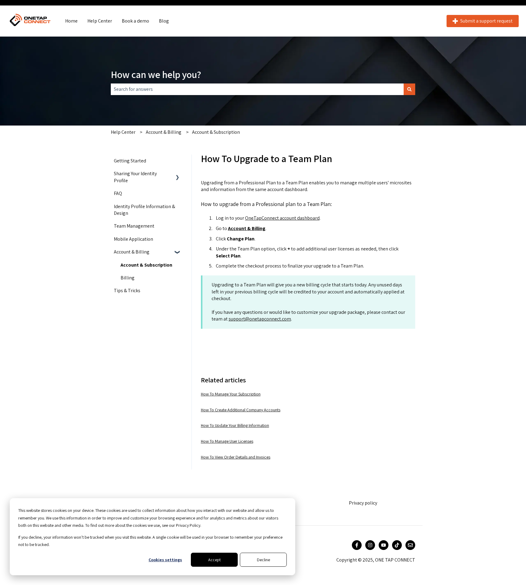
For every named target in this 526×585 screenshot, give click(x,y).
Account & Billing (163, 132)
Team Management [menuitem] (134, 226)
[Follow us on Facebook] (357, 545)
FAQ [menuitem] (118, 193)
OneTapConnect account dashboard (282, 218)
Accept (214, 559)
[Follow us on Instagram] (370, 545)
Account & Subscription (216, 132)
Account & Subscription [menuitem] (146, 265)
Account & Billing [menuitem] (131, 252)
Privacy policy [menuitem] (363, 503)
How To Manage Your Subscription (231, 394)
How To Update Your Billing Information (235, 425)
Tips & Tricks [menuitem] (127, 290)
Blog (164, 21)
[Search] (409, 89)
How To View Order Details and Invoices (235, 457)
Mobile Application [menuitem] (133, 239)
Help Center (99, 21)
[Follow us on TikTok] (397, 545)
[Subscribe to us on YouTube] (383, 545)
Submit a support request (486, 21)
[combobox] (257, 89)
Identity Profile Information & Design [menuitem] (144, 209)
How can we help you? (156, 74)
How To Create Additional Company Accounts (240, 410)
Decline (263, 559)
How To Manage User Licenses (227, 441)
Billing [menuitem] (128, 278)
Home (71, 21)
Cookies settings (165, 559)
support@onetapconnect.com (260, 319)
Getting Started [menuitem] (130, 161)
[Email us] (410, 545)
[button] (177, 174)
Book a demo (135, 21)
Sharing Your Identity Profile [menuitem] (135, 176)
